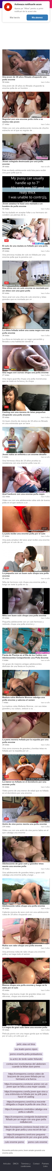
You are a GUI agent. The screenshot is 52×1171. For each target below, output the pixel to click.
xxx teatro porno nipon (26, 1049)
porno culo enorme (37, 1142)
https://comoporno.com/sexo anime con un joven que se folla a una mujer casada (26, 1085)
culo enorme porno (14, 1142)
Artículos (7, 1164)
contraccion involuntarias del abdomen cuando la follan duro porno (26, 1065)
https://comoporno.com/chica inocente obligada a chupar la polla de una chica (26, 1103)
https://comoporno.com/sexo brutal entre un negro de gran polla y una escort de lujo (26, 1128)
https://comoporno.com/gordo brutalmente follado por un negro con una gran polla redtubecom (26, 1119)
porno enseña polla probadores (26, 1054)
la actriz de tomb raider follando (26, 1059)
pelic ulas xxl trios (26, 1044)
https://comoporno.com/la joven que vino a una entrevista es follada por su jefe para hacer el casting (26, 1094)
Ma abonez (37, 17)
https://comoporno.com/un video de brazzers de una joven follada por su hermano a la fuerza (26, 1076)
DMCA (15, 1164)
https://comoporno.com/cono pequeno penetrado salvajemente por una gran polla (26, 1135)
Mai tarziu (15, 17)
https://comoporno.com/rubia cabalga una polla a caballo (26, 1110)
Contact (36, 1164)
